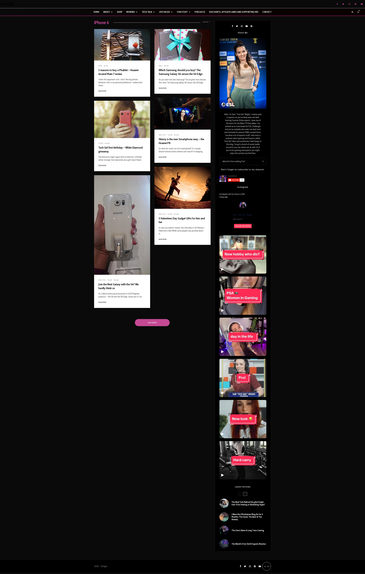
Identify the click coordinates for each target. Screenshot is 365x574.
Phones (100, 66)
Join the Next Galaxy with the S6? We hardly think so (118, 286)
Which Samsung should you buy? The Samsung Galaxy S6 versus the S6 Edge (180, 72)
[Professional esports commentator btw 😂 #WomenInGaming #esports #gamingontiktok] (242, 378)
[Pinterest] (355, 4)
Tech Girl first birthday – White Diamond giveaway (120, 149)
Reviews (130, 12)
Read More (102, 91)
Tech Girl (7, 4)
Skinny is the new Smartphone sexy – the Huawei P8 (181, 141)
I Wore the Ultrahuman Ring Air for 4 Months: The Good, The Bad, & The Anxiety (247, 517)
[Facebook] (337, 4)
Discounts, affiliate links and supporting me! (233, 12)
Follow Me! (223, 197)
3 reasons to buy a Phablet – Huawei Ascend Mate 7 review (118, 72)
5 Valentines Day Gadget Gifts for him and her (182, 220)
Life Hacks (164, 12)
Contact (266, 12)
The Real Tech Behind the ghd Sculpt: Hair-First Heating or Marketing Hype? (248, 503)
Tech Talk (147, 12)
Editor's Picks (102, 280)
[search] (263, 161)
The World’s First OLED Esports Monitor (249, 544)
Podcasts (200, 12)
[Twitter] (343, 4)
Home (96, 12)
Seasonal (107, 143)
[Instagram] (349, 4)
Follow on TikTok (243, 226)
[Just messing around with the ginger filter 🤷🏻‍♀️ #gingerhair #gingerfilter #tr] (242, 419)
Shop (119, 12)
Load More (152, 323)
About (106, 12)
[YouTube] (362, 4)
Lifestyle (109, 280)
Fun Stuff (182, 12)
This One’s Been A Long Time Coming (248, 530)
